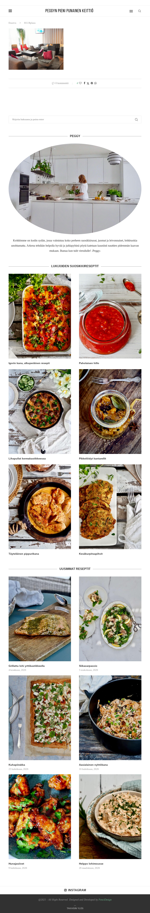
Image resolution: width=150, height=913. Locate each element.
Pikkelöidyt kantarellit (92, 458)
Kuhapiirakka (17, 764)
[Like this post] (80, 83)
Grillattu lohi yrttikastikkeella (27, 665)
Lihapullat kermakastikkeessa (27, 458)
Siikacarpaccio (88, 665)
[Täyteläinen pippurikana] (40, 506)
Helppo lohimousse (91, 863)
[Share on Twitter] (88, 83)
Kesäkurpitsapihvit (91, 553)
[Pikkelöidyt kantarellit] (110, 411)
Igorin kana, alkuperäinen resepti (29, 363)
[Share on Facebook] (84, 83)
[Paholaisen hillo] (110, 316)
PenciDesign (105, 899)
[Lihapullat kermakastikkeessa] (40, 411)
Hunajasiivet (16, 863)
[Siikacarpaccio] (110, 618)
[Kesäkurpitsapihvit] (110, 506)
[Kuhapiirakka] (40, 717)
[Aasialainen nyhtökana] (110, 717)
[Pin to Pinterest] (92, 83)
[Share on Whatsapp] (95, 83)
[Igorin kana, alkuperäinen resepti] (40, 316)
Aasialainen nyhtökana (93, 764)
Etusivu (12, 22)
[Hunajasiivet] (40, 816)
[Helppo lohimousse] (110, 816)
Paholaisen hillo (89, 363)
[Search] (139, 11)
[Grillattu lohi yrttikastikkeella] (40, 618)
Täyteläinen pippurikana (24, 553)
